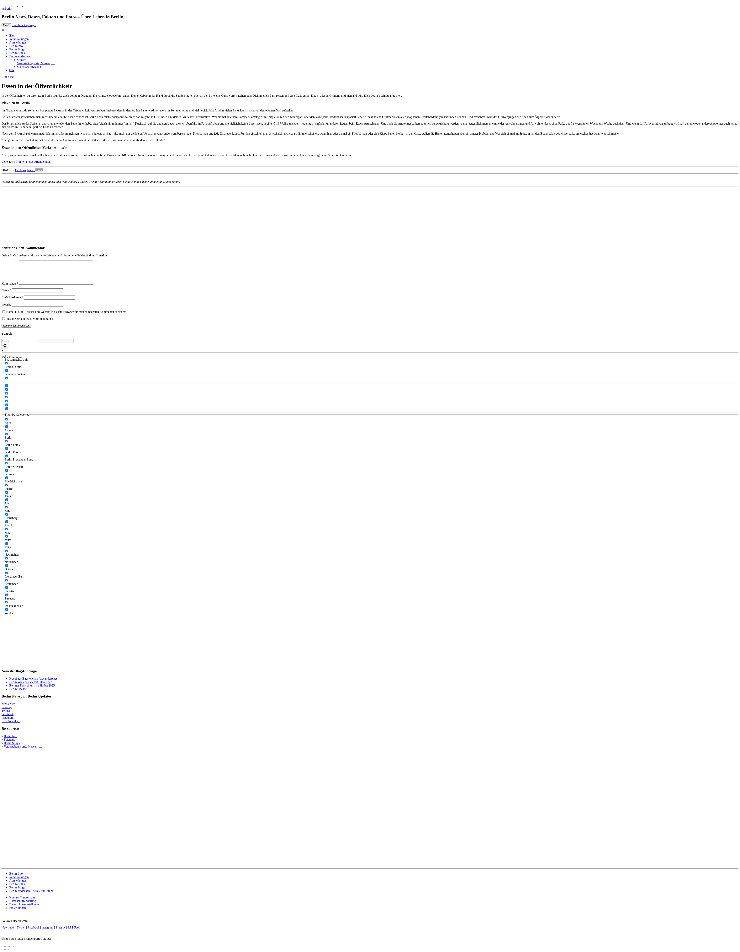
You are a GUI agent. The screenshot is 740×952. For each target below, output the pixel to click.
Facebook (7, 714)
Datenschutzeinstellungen (24, 904)
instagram (47, 927)
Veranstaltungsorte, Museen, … (36, 63)
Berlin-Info (16, 46)
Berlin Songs (12, 743)
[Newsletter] (4, 5)
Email (39, 170)
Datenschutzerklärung (22, 901)
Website (6, 304)
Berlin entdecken (19, 56)
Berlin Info (10, 736)
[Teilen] (6, 946)
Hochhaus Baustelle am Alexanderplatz (33, 678)
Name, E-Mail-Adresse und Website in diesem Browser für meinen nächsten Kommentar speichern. (66, 311)
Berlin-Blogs (17, 49)
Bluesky (7, 707)
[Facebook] (20, 5)
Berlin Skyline (18, 689)
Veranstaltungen (19, 39)
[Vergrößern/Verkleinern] (14, 946)
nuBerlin (7, 8)
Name (6, 290)
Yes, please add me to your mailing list (29, 318)
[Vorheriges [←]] (3, 949)
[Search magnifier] (5, 346)
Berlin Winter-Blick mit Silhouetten (30, 682)
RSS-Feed (74, 927)
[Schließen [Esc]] (3, 946)
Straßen (21, 59)
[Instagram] (15, 5)
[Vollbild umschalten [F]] (10, 946)
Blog (12, 35)
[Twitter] (9, 5)
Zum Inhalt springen (24, 25)
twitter (31, 170)
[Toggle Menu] (3, 30)
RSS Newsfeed (11, 721)
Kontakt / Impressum (22, 897)
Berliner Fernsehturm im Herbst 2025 (32, 685)
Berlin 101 (8, 76)
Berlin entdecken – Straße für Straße (31, 891)
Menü (6, 25)
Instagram (7, 717)
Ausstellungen (18, 42)
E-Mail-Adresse (12, 297)
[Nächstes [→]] (6, 949)
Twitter (6, 710)
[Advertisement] (117, 215)
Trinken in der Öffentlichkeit (33, 161)
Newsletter (8, 703)
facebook (20, 170)
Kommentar (10, 283)
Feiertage (9, 739)
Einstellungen (17, 907)
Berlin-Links (17, 52)
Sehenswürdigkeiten (29, 66)
